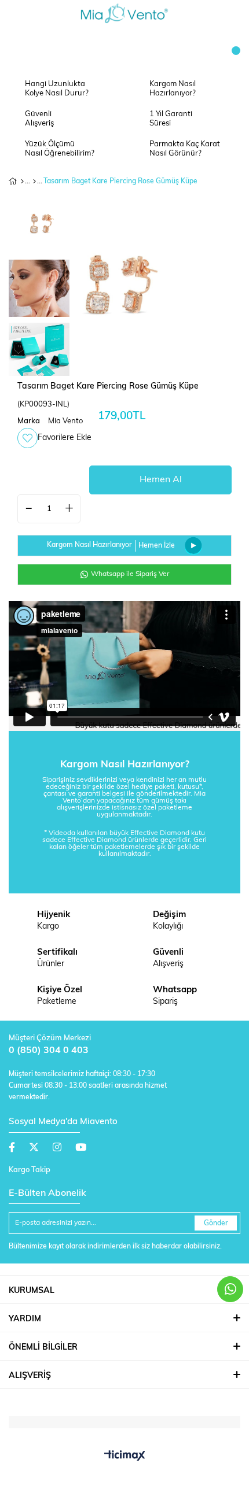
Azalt (29, 508)
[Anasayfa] (22, 181)
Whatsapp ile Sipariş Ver (129, 574)
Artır (68, 508)
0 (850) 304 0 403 (49, 1050)
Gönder (216, 1223)
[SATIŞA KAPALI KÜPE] (34, 181)
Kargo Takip (29, 1170)
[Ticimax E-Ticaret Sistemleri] (124, 1456)
